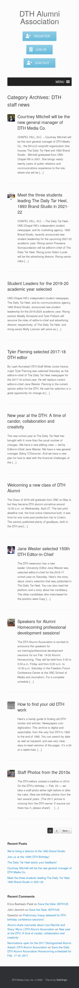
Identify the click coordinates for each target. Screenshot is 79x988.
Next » (66, 830)
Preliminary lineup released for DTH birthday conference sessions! (36, 917)
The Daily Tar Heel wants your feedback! (32, 862)
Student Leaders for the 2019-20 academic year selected (37, 286)
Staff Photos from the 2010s (43, 772)
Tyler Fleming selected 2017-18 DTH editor (36, 354)
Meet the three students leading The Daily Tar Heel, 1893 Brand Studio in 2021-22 (43, 203)
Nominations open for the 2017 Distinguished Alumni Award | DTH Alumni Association (39, 945)
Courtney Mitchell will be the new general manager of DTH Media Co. (43, 122)
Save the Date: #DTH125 (53, 904)
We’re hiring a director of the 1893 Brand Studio (36, 851)
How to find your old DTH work (40, 707)
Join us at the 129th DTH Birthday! (28, 857)
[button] (60, 81)
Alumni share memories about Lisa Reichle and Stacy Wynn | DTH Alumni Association (36, 927)
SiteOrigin (61, 979)
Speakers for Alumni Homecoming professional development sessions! (41, 627)
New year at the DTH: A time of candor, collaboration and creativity (36, 421)
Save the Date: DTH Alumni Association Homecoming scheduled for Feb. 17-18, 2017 (39, 951)
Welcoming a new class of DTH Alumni (36, 488)
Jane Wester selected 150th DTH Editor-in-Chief (43, 551)
